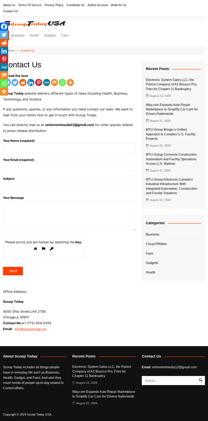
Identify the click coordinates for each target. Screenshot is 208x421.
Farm (64, 35)
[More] (70, 82)
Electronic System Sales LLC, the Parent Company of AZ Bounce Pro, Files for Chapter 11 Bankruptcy (171, 84)
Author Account (98, 5)
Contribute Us (75, 5)
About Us (9, 5)
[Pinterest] (38, 82)
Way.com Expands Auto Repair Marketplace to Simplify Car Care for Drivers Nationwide (172, 109)
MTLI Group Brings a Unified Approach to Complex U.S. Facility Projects (170, 134)
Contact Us (10, 11)
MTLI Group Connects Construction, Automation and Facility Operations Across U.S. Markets (171, 159)
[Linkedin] (30, 82)
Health (34, 35)
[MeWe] (46, 82)
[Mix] (54, 82)
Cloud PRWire (156, 244)
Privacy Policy (54, 5)
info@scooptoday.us (30, 329)
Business (18, 35)
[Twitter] (14, 82)
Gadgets (50, 35)
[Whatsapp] (62, 82)
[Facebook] (4, 27)
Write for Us (119, 5)
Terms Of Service (30, 5)
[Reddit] (22, 82)
